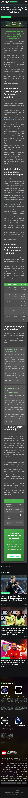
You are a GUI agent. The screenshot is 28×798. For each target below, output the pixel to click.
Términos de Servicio (19, 792)
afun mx (17, 790)
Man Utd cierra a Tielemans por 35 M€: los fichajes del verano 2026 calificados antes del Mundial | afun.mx (13, 663)
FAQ (17, 794)
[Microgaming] (21, 720)
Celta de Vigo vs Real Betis (8, 566)
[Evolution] (7, 720)
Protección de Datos (10, 794)
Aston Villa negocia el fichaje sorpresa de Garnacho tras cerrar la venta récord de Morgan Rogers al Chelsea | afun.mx (13, 599)
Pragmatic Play (21, 695)
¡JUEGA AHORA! (14, 556)
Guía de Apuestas (6, 16)
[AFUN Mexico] (5, 1)
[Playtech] (7, 690)
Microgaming (21, 725)
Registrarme (13, 1)
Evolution (7, 725)
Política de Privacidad (9, 792)
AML (21, 794)
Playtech (7, 695)
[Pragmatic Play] (21, 690)
